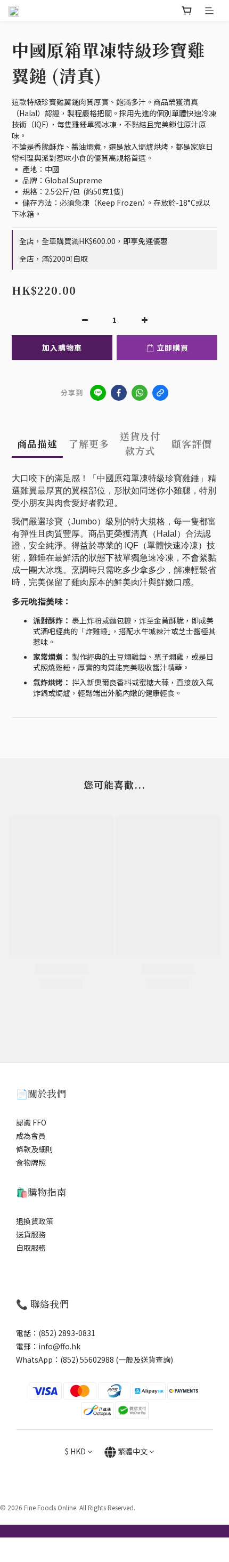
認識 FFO (31, 1122)
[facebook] (119, 393)
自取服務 (31, 1247)
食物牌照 (31, 1162)
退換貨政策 (34, 1221)
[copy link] (160, 393)
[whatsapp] (140, 393)
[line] (98, 393)
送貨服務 (31, 1234)
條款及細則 (34, 1149)
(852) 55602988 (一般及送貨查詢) (116, 1359)
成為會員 (31, 1135)
